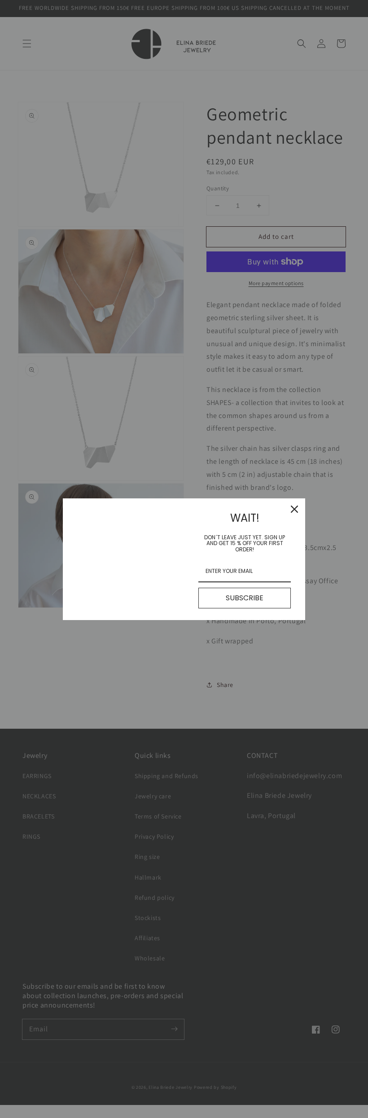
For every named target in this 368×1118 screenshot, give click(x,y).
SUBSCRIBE (244, 598)
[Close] (294, 509)
